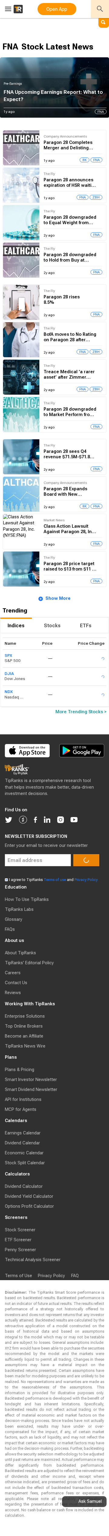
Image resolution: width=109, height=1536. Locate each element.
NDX (9, 710)
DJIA (9, 691)
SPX (8, 673)
